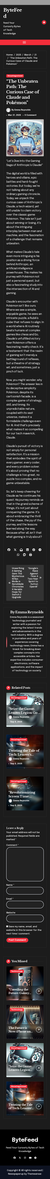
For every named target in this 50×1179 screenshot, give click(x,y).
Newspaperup (16, 1174)
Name (10, 885)
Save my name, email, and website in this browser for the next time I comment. (24, 930)
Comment (12, 845)
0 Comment (31, 115)
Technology (17, 971)
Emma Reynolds (29, 612)
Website (10, 913)
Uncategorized (15, 76)
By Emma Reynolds (21, 110)
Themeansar (34, 1174)
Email (9, 899)
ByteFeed (25, 1140)
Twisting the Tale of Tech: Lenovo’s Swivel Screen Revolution (23, 756)
